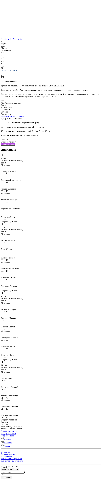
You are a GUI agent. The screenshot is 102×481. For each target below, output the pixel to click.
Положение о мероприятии (12, 116)
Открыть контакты (9, 431)
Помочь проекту (8, 454)
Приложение (6, 456)
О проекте (5, 452)
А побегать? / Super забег (11, 39)
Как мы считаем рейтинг (11, 459)
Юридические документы (12, 461)
